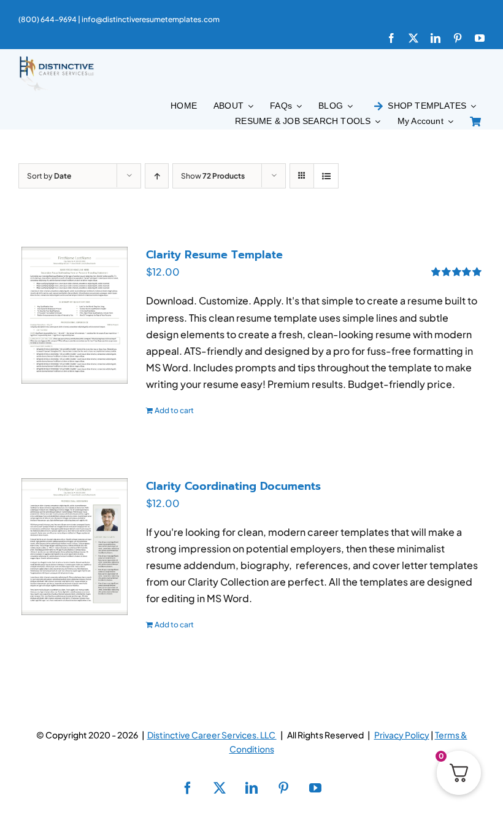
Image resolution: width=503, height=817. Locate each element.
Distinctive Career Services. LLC (212, 734)
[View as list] (326, 176)
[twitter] (413, 38)
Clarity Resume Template (214, 254)
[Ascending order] (157, 175)
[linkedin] (435, 38)
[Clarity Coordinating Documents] (74, 546)
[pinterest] (458, 38)
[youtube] (480, 38)
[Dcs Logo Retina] (56, 59)
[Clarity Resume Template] (74, 315)
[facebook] (391, 38)
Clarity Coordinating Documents (233, 486)
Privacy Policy (401, 734)
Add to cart (174, 410)
